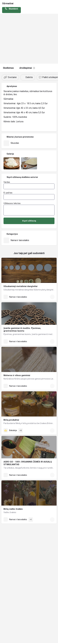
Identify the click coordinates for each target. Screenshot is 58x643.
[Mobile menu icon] (3, 4)
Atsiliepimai (26, 68)
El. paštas (8, 193)
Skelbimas (8, 68)
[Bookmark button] (52, 297)
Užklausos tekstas (12, 203)
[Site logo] (12, 4)
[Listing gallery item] (12, 163)
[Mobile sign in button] (55, 4)
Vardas (7, 182)
